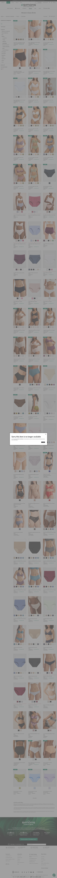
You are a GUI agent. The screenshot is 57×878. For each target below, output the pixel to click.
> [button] (43, 442)
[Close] (46, 434)
